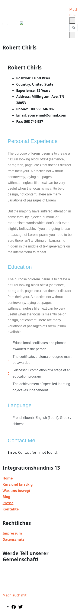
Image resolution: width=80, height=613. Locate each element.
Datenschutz (13, 539)
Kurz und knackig (18, 484)
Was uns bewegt (16, 490)
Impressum (12, 533)
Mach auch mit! (15, 595)
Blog (6, 496)
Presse (8, 503)
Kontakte (11, 509)
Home (8, 478)
